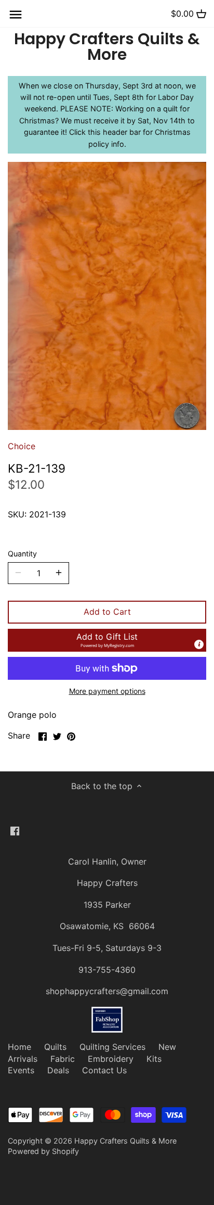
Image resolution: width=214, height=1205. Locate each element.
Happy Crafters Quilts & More (107, 46)
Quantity (22, 553)
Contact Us (104, 1070)
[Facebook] (14, 830)
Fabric (62, 1059)
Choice (21, 446)
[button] (107, 640)
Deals (58, 1070)
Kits (154, 1059)
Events (21, 1070)
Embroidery (110, 1059)
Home (19, 1047)
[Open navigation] (15, 14)
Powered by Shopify (43, 1151)
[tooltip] (199, 644)
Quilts (55, 1047)
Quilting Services (112, 1047)
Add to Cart (107, 611)
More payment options (107, 691)
